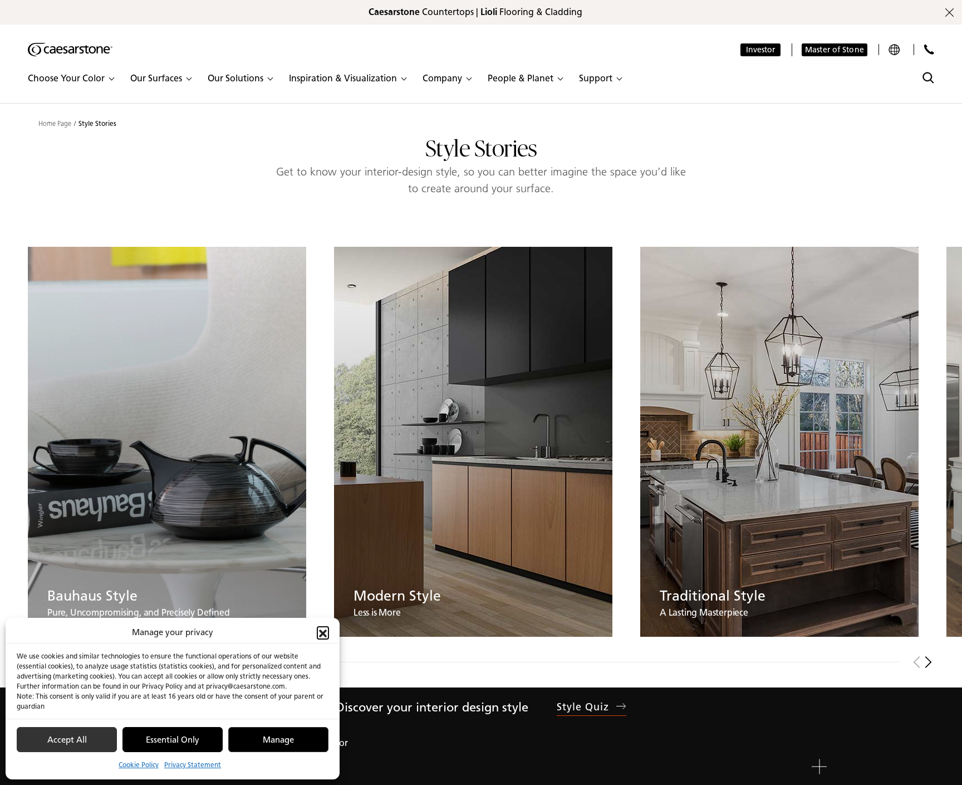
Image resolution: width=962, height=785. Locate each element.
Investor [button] (760, 50)
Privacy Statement (192, 764)
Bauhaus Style (92, 595)
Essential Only (172, 740)
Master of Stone (834, 50)
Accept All (67, 740)
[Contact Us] (929, 49)
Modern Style (397, 595)
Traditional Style (712, 595)
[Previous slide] (916, 662)
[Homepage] (70, 49)
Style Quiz (583, 707)
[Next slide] (928, 662)
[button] (322, 632)
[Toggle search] (928, 78)
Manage (278, 740)
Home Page (54, 123)
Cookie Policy (139, 764)
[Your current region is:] (895, 49)
